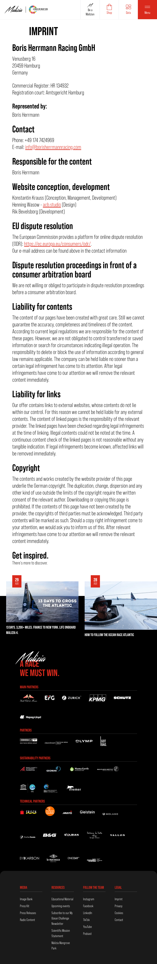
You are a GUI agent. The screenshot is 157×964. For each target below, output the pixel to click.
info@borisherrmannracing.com (53, 147)
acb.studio (52, 204)
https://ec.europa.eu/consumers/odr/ (57, 244)
